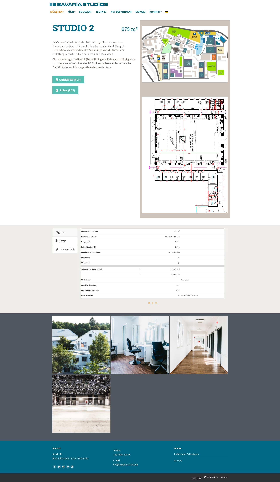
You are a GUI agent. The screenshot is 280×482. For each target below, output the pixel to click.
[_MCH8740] (199, 345)
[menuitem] (58, 12)
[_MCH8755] (140, 345)
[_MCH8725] (81, 404)
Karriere (178, 460)
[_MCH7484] (81, 345)
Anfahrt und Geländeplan (186, 454)
